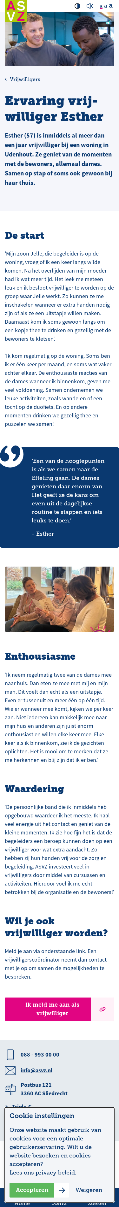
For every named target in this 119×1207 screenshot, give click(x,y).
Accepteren (32, 1190)
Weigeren (89, 1190)
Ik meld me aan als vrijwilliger (52, 1009)
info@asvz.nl (36, 1070)
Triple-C (21, 1106)
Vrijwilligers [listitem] (24, 79)
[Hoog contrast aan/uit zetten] (77, 6)
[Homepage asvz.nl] (16, 11)
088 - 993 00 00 (40, 1054)
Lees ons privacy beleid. (43, 1172)
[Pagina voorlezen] (90, 6)
